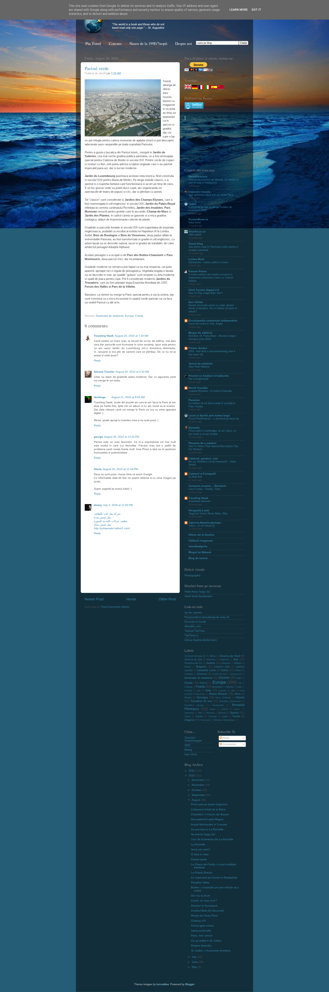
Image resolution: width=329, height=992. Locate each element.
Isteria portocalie (201, 930)
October (197, 790)
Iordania (188, 690)
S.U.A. (237, 709)
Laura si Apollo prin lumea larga (209, 415)
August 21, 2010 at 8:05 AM (128, 397)
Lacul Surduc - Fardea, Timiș (204, 489)
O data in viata (199, 854)
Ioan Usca (190, 754)
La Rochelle (198, 844)
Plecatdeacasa (197, 176)
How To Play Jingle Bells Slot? (205, 293)
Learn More (238, 9)
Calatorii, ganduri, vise (203, 458)
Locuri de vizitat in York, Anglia (205, 323)
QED (187, 745)
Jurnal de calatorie (200, 363)
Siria (200, 713)
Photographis (192, 575)
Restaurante (218, 705)
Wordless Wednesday (224, 720)
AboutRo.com (192, 626)
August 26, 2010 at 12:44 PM (120, 469)
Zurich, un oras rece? (204, 900)
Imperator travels (199, 191)
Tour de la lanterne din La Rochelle (212, 839)
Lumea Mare (196, 259)
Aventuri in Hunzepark (204, 905)
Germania (217, 687)
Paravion (194, 400)
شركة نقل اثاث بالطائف (107, 513)
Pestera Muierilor (201, 945)
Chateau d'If (198, 920)
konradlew (163, 984)
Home (131, 599)
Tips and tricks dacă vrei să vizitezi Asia (210, 194)
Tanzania (212, 716)
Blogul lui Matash (199, 552)
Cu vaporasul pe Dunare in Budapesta (214, 877)
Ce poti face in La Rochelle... (208, 829)
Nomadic (194, 427)
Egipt (238, 678)
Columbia (188, 674)
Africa (213, 656)
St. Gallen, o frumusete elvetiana (210, 950)
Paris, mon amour (201, 935)
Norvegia (202, 697)
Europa (129, 315)
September (199, 795)
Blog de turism (198, 558)
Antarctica (211, 659)
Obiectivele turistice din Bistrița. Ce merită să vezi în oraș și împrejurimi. (213, 181)
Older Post (167, 599)
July (194, 956)
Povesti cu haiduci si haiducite (208, 375)
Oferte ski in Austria (201, 534)
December (198, 780)
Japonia (222, 690)
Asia (235, 659)
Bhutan (187, 667)
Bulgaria (201, 666)
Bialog (188, 749)
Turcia (236, 716)
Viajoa (192, 204)
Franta (139, 315)
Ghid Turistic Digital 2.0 (203, 290)
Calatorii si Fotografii (202, 473)
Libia (233, 690)
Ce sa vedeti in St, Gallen (206, 940)
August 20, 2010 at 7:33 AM (131, 335)
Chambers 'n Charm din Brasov (210, 814)
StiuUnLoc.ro (197, 231)
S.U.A (225, 709)
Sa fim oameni (193, 612)
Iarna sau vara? (200, 849)
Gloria (98, 469)
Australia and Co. (193, 663)
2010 (192, 775)
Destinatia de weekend (109, 315)
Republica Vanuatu (194, 705)
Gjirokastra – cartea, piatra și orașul (208, 262)
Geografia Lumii (198, 510)
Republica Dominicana (230, 701)
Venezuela (205, 720)
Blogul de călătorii (200, 332)
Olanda (240, 697)
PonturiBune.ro (198, 219)
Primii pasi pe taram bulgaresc (209, 804)
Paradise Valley (200, 882)
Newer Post (94, 599)
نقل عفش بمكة (102, 524)
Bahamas (226, 663)
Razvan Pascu (197, 271)
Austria (211, 663)
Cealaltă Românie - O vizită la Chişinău (210, 391)
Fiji (239, 683)
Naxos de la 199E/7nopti (148, 43)
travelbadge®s (197, 546)
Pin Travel (93, 43)
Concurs (115, 43)
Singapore (189, 713)
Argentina (224, 659)
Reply (97, 360)
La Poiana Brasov (201, 872)
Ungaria (189, 719)
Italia (208, 690)
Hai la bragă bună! (198, 378)
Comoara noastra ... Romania (207, 485)
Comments (229, 744)
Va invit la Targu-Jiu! (203, 834)
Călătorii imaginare (200, 540)
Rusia (212, 709)
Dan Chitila (195, 302)
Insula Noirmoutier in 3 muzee (209, 824)
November (198, 785)
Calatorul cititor (222, 666)
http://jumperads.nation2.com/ (112, 528)
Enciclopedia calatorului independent (212, 320)
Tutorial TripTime (194, 630)
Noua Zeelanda (223, 697)
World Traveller (198, 388)
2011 (192, 770)
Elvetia (188, 682)
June (195, 962)
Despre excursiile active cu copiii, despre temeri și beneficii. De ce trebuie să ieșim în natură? (212, 308)
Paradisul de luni (201, 701)
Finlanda (188, 687)
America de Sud (193, 659)
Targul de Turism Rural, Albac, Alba (207, 513)
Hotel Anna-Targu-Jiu (197, 591)
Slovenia (222, 713)
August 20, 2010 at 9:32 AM (132, 371)
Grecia (229, 687)
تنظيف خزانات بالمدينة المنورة (110, 521)
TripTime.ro (191, 635)
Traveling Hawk (104, 335)
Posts (225, 738)
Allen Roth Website (199, 366)
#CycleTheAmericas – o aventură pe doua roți (213, 418)
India (239, 687)
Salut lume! (194, 222)
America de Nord (230, 656)
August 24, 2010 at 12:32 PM (121, 436)
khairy (98, 505)
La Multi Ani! (195, 476)
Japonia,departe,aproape (204, 522)
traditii (224, 716)
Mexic (238, 694)
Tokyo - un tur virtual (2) (201, 525)
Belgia (237, 663)
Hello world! (194, 234)
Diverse (224, 677)
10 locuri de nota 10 (194, 656)
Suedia (199, 716)
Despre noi (183, 43)
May (195, 967)
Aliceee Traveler (104, 371)
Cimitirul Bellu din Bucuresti (207, 910)
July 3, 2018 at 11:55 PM (118, 505)
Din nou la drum (200, 895)
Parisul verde (97, 68)
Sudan (187, 716)
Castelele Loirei (206, 670)
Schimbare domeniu (199, 501)
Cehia (224, 670)
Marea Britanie (218, 693)
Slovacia (210, 713)
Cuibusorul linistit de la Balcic (208, 809)
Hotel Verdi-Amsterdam (198, 596)
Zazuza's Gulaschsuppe (193, 739)
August (196, 800)
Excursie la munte (195, 621)
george (98, 436)
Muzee (188, 697)
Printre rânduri (197, 348)
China (238, 670)
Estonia (204, 683)
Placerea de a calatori (202, 443)
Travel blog (195, 243)
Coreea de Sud (219, 674)
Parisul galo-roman (202, 925)
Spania (234, 712)
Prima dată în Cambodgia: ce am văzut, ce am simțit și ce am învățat (212, 432)
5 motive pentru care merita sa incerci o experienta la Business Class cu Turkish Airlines (210, 277)
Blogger (189, 984)
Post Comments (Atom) (115, 606)
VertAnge (100, 397)
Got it (256, 9)
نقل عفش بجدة (102, 517)
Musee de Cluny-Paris (204, 915)
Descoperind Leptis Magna (207, 819)
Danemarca (235, 674)
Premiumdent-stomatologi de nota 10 (206, 617)
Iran (198, 690)
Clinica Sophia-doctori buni (200, 640)
